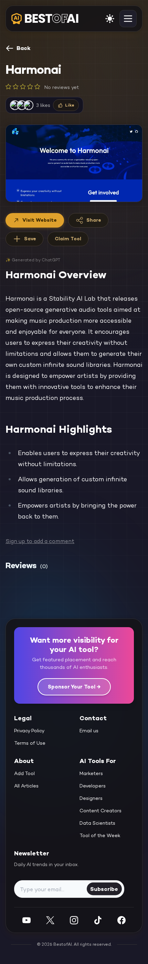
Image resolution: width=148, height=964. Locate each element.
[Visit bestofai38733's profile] (28, 105)
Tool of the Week (100, 835)
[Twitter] (50, 920)
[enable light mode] (109, 18)
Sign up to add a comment (40, 541)
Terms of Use (29, 743)
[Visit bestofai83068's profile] (15, 105)
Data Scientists (97, 823)
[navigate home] (44, 18)
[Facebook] (121, 920)
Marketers (91, 773)
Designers (91, 798)
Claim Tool (68, 238)
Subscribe (104, 888)
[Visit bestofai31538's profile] (22, 105)
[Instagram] (74, 920)
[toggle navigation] (128, 18)
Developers (93, 786)
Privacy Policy (29, 730)
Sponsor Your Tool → (74, 686)
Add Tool (24, 773)
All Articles (26, 786)
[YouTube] (26, 920)
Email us (89, 730)
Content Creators (100, 810)
